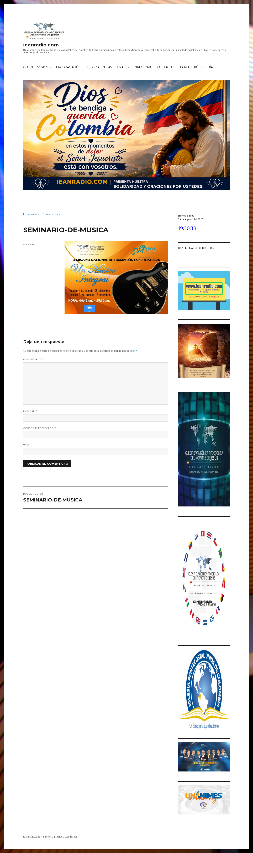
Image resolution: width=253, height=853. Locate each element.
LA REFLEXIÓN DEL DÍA (196, 67)
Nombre (30, 411)
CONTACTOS (166, 67)
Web (26, 445)
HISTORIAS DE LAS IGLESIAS (105, 67)
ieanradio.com (41, 45)
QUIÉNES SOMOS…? (37, 67)
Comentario (33, 359)
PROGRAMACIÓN (68, 67)
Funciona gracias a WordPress (60, 836)
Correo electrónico (39, 428)
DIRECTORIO (143, 67)
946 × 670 (28, 244)
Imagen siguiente (54, 214)
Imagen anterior (32, 214)
